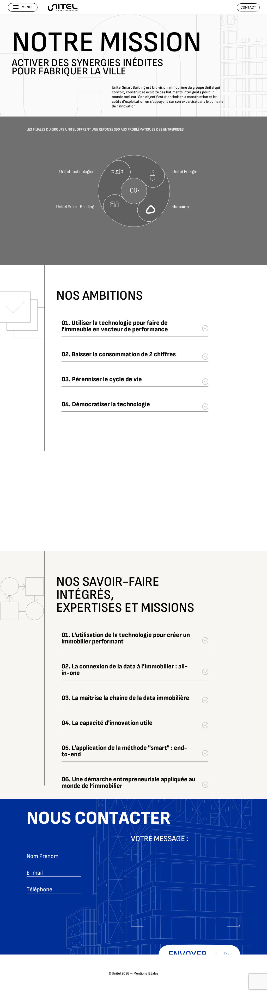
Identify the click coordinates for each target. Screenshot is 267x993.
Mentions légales (146, 973)
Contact (248, 7)
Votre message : (159, 839)
